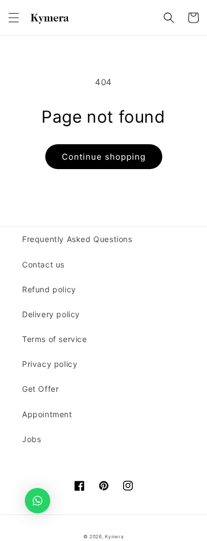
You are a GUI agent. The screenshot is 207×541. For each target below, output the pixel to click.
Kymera (114, 536)
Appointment (47, 414)
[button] (14, 18)
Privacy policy (49, 364)
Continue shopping (104, 156)
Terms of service (54, 339)
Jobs (31, 439)
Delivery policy (51, 314)
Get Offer (40, 388)
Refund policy (49, 289)
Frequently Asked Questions (77, 239)
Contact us (43, 264)
